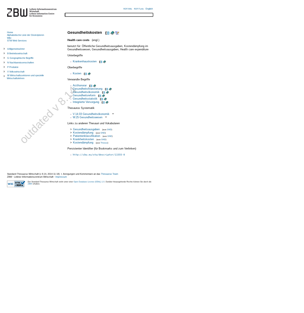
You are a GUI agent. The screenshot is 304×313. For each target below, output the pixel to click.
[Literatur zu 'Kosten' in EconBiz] (85, 73)
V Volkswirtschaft (15, 71)
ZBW (30, 184)
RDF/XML (127, 9)
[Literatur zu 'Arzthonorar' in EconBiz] (90, 85)
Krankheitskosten (83, 139)
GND (109, 129)
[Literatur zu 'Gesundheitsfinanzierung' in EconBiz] (106, 88)
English (149, 8)
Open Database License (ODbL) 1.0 (89, 182)
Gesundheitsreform (84, 95)
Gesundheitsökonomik (86, 92)
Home (10, 32)
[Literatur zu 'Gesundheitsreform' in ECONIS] (103, 95)
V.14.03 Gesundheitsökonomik (91, 114)
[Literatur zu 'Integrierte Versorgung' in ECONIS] (107, 102)
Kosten (77, 73)
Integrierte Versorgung (86, 102)
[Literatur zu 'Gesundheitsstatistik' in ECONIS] (105, 98)
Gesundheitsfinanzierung (87, 88)
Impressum (61, 177)
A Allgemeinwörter (16, 49)
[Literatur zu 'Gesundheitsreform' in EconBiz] (99, 95)
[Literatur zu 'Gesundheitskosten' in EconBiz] (107, 32)
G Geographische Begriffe (20, 58)
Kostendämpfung (83, 142)
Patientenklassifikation (86, 135)
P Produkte (12, 67)
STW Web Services (17, 40)
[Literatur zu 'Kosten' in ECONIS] (89, 73)
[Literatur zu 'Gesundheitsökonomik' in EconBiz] (103, 92)
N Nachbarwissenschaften (20, 62)
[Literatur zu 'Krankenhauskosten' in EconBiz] (100, 61)
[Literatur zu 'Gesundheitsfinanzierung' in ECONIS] (110, 88)
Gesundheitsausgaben (86, 129)
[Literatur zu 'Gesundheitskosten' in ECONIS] (112, 32)
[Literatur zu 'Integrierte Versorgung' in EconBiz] (103, 102)
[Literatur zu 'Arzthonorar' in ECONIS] (94, 85)
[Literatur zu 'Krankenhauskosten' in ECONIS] (104, 61)
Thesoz (104, 143)
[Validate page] (16, 186)
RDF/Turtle (139, 9)
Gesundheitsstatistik (85, 98)
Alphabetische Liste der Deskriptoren (25, 35)
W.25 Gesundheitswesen (87, 117)
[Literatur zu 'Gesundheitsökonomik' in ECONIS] (107, 92)
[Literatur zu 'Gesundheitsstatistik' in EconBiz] (101, 98)
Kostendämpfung (83, 132)
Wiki (9, 38)
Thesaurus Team (109, 174)
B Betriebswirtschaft (17, 53)
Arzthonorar (80, 85)
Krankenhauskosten (85, 61)
